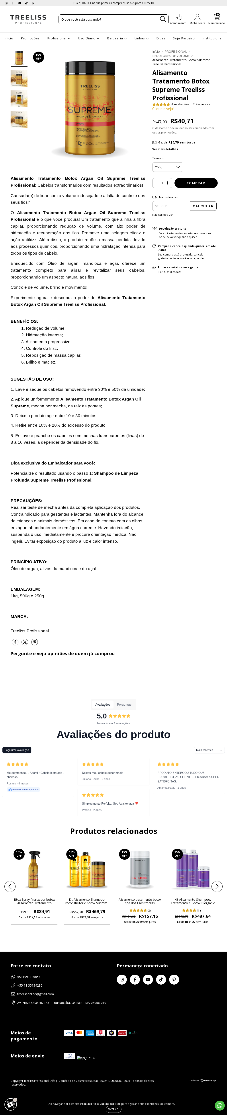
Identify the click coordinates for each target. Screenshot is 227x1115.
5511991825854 (28, 977)
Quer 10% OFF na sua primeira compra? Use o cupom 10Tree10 (113, 3)
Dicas (160, 38)
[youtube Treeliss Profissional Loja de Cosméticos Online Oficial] (20, 3)
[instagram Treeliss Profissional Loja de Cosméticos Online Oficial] (6, 3)
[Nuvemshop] (202, 1081)
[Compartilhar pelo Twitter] (25, 644)
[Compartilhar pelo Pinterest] (34, 644)
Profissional (57, 38)
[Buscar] (163, 19)
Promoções (30, 38)
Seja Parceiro (184, 38)
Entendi (113, 1109)
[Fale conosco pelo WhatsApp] (220, 1106)
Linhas (140, 38)
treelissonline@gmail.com (35, 994)
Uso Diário (87, 38)
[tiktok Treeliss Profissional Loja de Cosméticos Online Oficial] (26, 3)
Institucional (212, 38)
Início (8, 38)
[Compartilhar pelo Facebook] (15, 644)
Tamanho (158, 158)
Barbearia (115, 38)
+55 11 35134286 (29, 985)
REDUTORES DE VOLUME (171, 56)
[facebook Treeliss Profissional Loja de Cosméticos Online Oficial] (13, 3)
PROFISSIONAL (176, 51)
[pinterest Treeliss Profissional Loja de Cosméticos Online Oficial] (33, 3)
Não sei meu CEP (162, 215)
